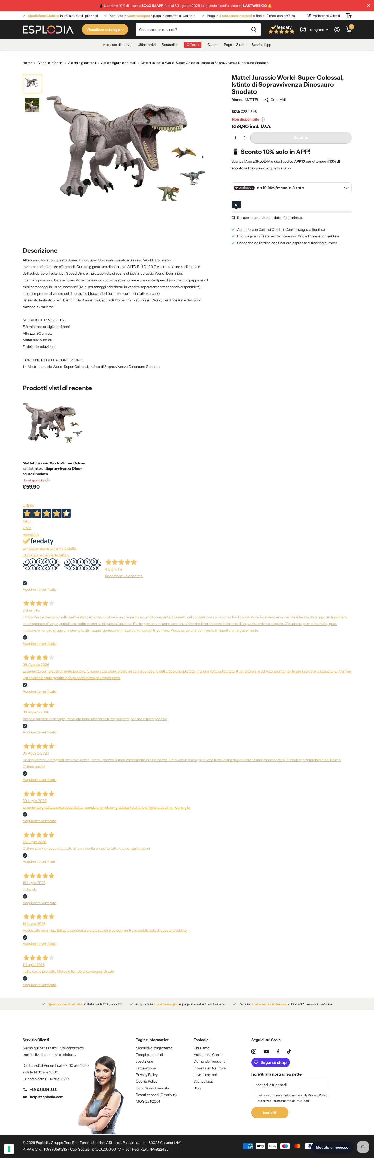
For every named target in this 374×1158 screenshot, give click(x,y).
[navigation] (32, 83)
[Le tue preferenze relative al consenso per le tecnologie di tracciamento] (9, 1149)
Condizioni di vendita (152, 1088)
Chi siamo (201, 1048)
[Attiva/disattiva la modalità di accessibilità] (349, 15)
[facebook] (278, 1051)
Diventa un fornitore (210, 1068)
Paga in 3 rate (234, 44)
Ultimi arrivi (147, 44)
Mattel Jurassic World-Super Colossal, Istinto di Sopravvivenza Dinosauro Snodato (54, 468)
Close (368, 5)
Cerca (254, 29)
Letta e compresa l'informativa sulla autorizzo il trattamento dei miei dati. (292, 1098)
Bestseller (170, 44)
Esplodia (201, 1039)
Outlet (212, 44)
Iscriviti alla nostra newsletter (277, 1074)
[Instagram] (253, 1051)
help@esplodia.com (46, 1097)
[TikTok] (289, 1051)
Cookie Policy (146, 1081)
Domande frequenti (209, 1061)
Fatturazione (146, 1068)
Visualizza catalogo (103, 29)
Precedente (41, 564)
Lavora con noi (205, 1074)
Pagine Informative (152, 1039)
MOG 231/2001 (148, 1101)
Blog (197, 1088)
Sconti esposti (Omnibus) (156, 1094)
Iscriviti (270, 1112)
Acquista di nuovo (117, 44)
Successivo (82, 564)
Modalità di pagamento (154, 1048)
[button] (246, 133)
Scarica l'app (261, 44)
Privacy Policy (147, 1074)
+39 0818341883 (43, 1089)
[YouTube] (266, 1051)
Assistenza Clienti (208, 1054)
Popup (263, 119)
